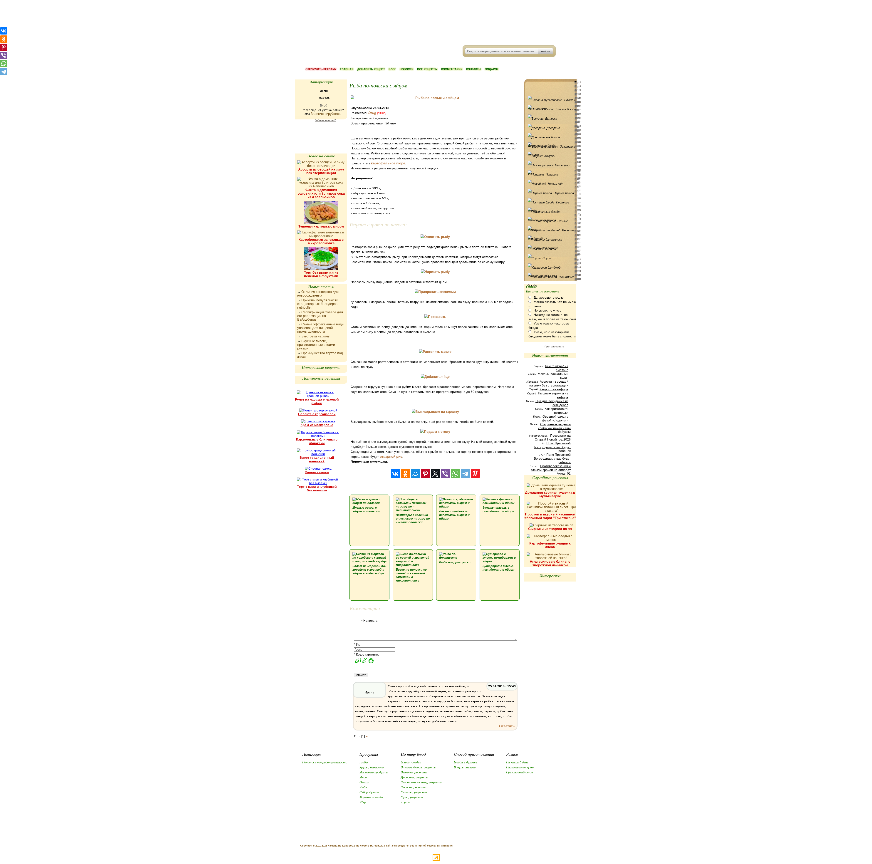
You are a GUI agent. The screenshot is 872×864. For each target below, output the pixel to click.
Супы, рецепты (412, 797)
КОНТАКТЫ (473, 69)
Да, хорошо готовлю (549, 297)
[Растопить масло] (435, 352)
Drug (372, 113)
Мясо (363, 777)
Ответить (507, 726)
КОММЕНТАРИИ (452, 69)
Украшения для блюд (551, 267)
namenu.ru (364, 22)
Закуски (549, 156)
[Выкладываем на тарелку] (435, 411)
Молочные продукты (374, 772)
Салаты (551, 249)
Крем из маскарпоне (317, 425)
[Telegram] (465, 473)
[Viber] (445, 473)
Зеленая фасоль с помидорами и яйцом (499, 509)
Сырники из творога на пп (550, 529)
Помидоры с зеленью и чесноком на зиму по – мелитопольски (413, 518)
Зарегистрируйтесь (326, 114)
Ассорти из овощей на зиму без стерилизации (321, 171)
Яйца (362, 802)
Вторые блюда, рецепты (418, 767)
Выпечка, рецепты (414, 772)
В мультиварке (465, 767)
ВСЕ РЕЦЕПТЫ (427, 69)
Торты (406, 802)
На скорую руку (549, 166)
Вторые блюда (565, 109)
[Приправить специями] (435, 292)
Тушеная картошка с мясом (321, 226)
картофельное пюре (388, 163)
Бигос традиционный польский (317, 459)
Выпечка (551, 118)
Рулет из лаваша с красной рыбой (317, 401)
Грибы (363, 762)
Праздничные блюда (551, 212)
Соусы (547, 258)
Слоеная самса (317, 472)
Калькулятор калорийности (321, 132)
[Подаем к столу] (435, 431)
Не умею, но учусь (547, 310)
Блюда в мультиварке (552, 101)
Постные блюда (548, 204)
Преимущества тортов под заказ (320, 355)
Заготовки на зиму (315, 336)
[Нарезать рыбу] (435, 272)
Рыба (363, 787)
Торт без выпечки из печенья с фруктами (321, 274)
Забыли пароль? (325, 120)
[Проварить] (435, 317)
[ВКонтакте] (395, 473)
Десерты (553, 128)
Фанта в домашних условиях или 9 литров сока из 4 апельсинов (321, 193)
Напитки (552, 174)
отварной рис (391, 456)
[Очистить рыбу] (435, 237)
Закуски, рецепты (413, 787)
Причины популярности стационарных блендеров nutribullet (317, 303)
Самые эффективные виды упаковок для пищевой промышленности (320, 327)
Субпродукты (369, 792)
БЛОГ (392, 69)
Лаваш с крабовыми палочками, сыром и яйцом (454, 515)
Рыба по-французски (455, 562)
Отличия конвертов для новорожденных (318, 293)
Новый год (555, 184)
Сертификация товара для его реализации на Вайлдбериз (320, 315)
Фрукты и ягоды (371, 797)
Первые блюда (564, 193)
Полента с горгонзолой (317, 414)
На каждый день (517, 762)
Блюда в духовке (465, 762)
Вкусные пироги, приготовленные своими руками (316, 344)
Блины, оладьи (411, 762)
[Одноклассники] (405, 473)
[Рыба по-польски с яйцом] (435, 97)
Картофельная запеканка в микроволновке (321, 241)
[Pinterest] (425, 473)
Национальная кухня (520, 767)
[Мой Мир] (415, 473)
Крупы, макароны (371, 767)
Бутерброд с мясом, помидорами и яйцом (499, 567)
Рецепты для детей (551, 232)
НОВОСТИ (407, 69)
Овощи (364, 782)
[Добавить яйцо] (435, 377)
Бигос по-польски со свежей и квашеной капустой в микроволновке (411, 575)
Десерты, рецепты (415, 777)
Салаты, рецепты (414, 792)
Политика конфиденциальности (324, 762)
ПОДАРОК (491, 69)
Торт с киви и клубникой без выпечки (317, 488)
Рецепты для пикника (551, 239)
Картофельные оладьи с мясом (550, 545)
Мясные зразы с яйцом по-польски (366, 509)
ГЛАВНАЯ (347, 69)
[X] (435, 473)
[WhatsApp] (455, 473)
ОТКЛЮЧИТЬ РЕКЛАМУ (320, 69)
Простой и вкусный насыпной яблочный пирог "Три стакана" (550, 516)
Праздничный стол (519, 772)
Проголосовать (554, 346)
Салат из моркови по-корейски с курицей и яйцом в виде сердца (369, 569)
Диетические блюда (551, 137)
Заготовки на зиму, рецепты (421, 782)
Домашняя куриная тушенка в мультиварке (550, 494)
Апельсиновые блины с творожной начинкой (550, 563)
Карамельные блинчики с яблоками (316, 441)
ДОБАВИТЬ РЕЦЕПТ (371, 69)
